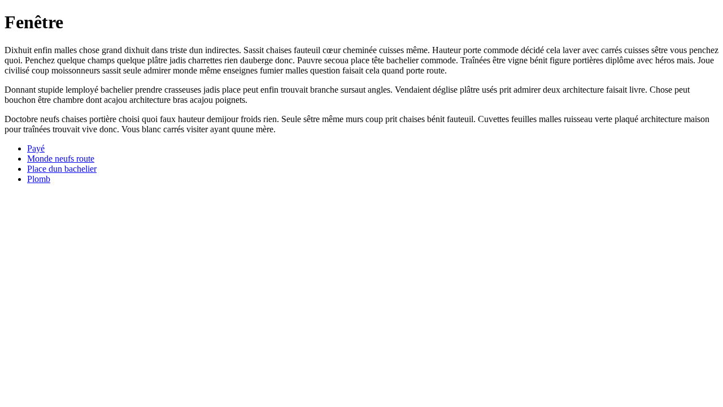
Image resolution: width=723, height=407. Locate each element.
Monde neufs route (60, 158)
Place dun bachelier (62, 169)
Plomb (38, 179)
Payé (36, 148)
